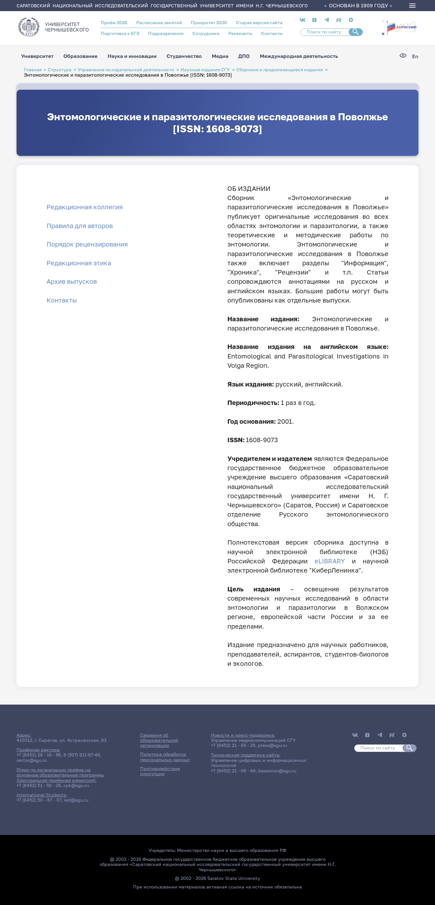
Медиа (220, 56)
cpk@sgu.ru (76, 785)
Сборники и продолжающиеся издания (279, 69)
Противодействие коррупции (160, 771)
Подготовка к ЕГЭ (120, 33)
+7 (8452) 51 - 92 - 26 (39, 785)
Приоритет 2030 (209, 22)
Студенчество (184, 56)
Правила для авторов (79, 225)
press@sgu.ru (272, 745)
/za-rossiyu (401, 27)
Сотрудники (206, 33)
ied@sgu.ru (76, 800)
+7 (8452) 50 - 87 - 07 (39, 800)
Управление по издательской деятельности (126, 69)
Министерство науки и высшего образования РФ (231, 850)
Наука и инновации (132, 56)
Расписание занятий (159, 22)
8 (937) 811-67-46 (81, 754)
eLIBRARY (330, 561)
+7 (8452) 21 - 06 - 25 (233, 745)
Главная (33, 69)
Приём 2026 (114, 22)
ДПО (244, 56)
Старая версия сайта (259, 22)
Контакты (271, 33)
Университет (37, 56)
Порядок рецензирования (87, 244)
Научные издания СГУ (205, 69)
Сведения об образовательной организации (159, 740)
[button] (383, 20)
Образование (80, 56)
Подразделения (165, 33)
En (415, 56)
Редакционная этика (78, 263)
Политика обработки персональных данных (165, 757)
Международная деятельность (299, 56)
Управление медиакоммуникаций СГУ (253, 740)
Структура (59, 69)
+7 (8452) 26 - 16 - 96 (39, 754)
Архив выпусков (71, 281)
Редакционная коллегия (84, 207)
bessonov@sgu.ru (277, 770)
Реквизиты (240, 33)
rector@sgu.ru (32, 760)
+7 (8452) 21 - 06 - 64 (233, 770)
